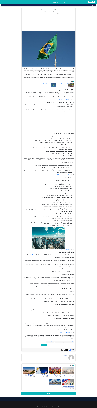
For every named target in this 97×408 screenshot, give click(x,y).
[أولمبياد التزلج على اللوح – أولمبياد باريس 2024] (42, 370)
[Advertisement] (48, 22)
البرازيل (33, 254)
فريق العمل (55, 406)
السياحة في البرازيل (50, 341)
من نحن (38, 406)
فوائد (61, 2)
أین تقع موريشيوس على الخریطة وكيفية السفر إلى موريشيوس (59, 174)
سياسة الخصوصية (50, 406)
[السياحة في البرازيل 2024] (53, 85)
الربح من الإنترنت (55, 2)
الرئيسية (84, 2)
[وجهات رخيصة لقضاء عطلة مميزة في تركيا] (55, 382)
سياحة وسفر (51, 9)
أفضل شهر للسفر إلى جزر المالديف (64, 249)
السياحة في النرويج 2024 (64, 83)
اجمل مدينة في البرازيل (58, 341)
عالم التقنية (79, 2)
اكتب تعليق (48, 393)
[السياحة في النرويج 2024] (71, 85)
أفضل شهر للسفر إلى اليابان (65, 332)
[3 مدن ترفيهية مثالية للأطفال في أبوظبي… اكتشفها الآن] (55, 370)
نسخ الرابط (43, 344)
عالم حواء (74, 2)
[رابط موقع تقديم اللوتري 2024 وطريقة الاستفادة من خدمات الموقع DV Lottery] (68, 382)
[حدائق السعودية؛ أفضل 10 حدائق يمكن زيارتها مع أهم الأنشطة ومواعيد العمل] (29, 370)
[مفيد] (91, 2)
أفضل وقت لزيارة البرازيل (69, 341)
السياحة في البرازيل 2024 (46, 83)
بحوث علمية (69, 2)
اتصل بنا (59, 406)
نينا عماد (65, 355)
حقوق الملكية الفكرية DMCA (44, 406)
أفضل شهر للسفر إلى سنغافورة (64, 99)
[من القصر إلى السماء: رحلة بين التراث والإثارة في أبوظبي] (68, 370)
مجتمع (64, 2)
